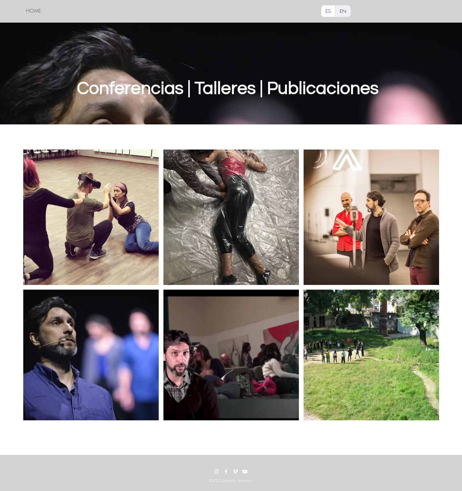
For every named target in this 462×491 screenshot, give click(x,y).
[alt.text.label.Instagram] (216, 471)
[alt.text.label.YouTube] (245, 471)
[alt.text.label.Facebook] (226, 471)
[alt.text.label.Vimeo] (235, 471)
